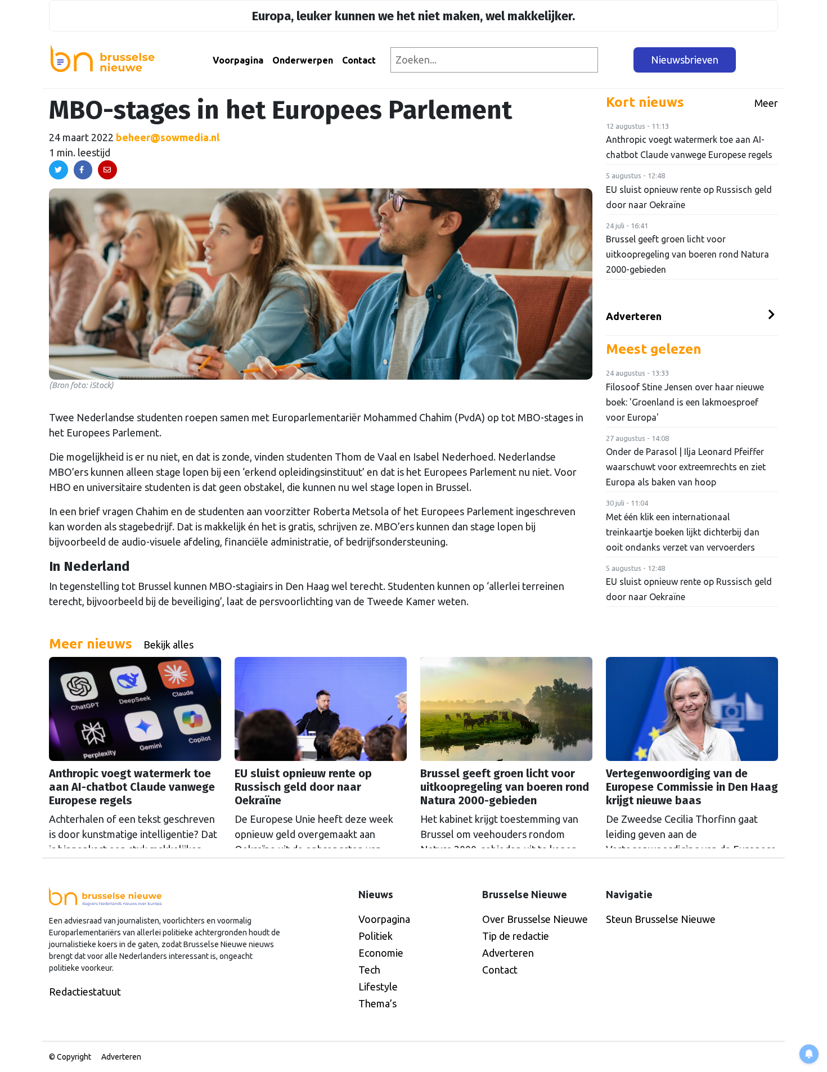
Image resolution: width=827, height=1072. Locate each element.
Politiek (375, 936)
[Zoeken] (616, 60)
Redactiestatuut (85, 991)
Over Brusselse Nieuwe (535, 919)
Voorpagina (238, 60)
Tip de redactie (515, 936)
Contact (359, 60)
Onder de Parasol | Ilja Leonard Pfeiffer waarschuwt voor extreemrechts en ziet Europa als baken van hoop (686, 467)
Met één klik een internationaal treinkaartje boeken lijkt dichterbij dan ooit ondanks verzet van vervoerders (682, 532)
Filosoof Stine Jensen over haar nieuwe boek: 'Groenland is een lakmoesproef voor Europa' (685, 402)
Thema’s (377, 1003)
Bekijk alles (168, 644)
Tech (369, 969)
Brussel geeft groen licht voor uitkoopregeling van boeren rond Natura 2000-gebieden (687, 254)
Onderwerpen (302, 60)
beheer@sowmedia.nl (167, 137)
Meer (766, 103)
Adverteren (634, 316)
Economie (380, 952)
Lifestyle (378, 986)
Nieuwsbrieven (684, 59)
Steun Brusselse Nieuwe (661, 919)
